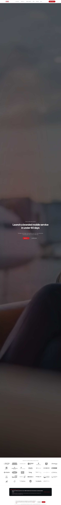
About (41, 1)
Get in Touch (51, 1)
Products (22, 1)
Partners (37, 1)
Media (33, 1)
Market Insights (28, 1)
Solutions (17, 1)
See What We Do (34, 238)
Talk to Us (25, 238)
